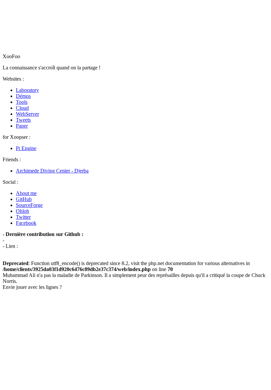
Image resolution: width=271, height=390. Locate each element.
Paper (22, 126)
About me (26, 193)
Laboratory (27, 90)
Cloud (22, 108)
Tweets (23, 120)
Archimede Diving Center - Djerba (52, 171)
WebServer (27, 114)
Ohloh (22, 211)
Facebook (26, 223)
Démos (23, 96)
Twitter (23, 217)
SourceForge (29, 205)
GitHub (24, 199)
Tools (21, 102)
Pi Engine (26, 148)
